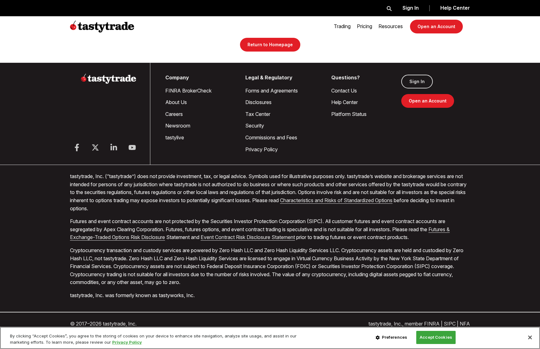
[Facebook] (77, 147)
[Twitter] (95, 147)
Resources (390, 26)
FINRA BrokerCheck (188, 90)
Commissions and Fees (271, 137)
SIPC (450, 324)
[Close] (530, 337)
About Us (176, 102)
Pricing (364, 26)
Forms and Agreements (271, 90)
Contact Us (344, 90)
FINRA (432, 324)
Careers (174, 114)
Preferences (394, 337)
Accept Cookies (436, 337)
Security (254, 125)
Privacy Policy (261, 149)
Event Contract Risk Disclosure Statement (248, 237)
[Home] (108, 82)
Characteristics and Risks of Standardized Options (336, 200)
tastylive (174, 137)
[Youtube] (132, 147)
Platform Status (349, 114)
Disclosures (258, 102)
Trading (342, 26)
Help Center (455, 8)
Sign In (410, 8)
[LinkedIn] (114, 147)
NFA (465, 324)
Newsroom (177, 125)
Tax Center (257, 114)
